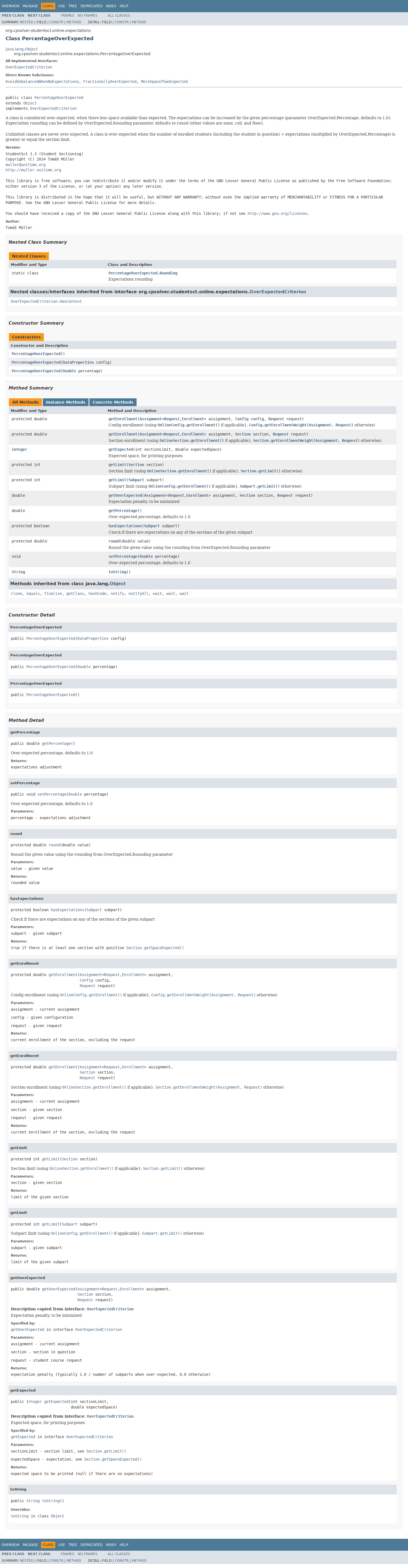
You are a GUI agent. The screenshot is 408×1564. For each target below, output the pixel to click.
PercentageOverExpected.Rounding (143, 273)
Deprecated (91, 6)
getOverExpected (125, 495)
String (18, 572)
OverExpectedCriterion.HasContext (46, 301)
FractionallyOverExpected (110, 81)
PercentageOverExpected (58, 97)
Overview (10, 6)
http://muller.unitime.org (33, 170)
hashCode (97, 593)
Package (30, 6)
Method (74, 22)
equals (33, 593)
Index (111, 6)
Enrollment (193, 419)
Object (30, 103)
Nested (26, 22)
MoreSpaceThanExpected (164, 81)
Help (124, 6)
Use (61, 6)
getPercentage (123, 510)
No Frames (87, 15)
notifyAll (138, 593)
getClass (75, 593)
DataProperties (78, 362)
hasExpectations (125, 526)
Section (243, 434)
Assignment (151, 419)
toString (117, 572)
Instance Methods (65, 402)
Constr (56, 22)
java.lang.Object (21, 49)
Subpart (136, 480)
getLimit (117, 464)
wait (157, 593)
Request (172, 419)
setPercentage (123, 556)
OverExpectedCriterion (29, 67)
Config (241, 419)
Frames (67, 15)
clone (16, 593)
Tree (73, 6)
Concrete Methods (113, 402)
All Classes (119, 15)
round (114, 541)
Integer (19, 449)
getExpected (121, 449)
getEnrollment (123, 419)
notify (117, 593)
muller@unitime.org (26, 164)
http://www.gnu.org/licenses (278, 213)
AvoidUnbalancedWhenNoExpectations (42, 81)
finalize (53, 593)
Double (69, 371)
